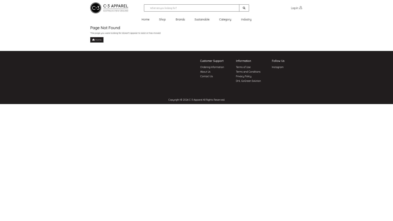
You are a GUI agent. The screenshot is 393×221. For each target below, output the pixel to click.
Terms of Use (243, 67)
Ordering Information (212, 67)
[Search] (244, 8)
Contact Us (206, 76)
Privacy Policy (243, 76)
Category (225, 19)
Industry (246, 19)
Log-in (294, 8)
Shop (162, 19)
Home (145, 19)
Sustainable (202, 19)
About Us (205, 71)
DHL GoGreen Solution (248, 80)
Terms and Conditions (248, 71)
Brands (180, 19)
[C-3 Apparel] (112, 7)
